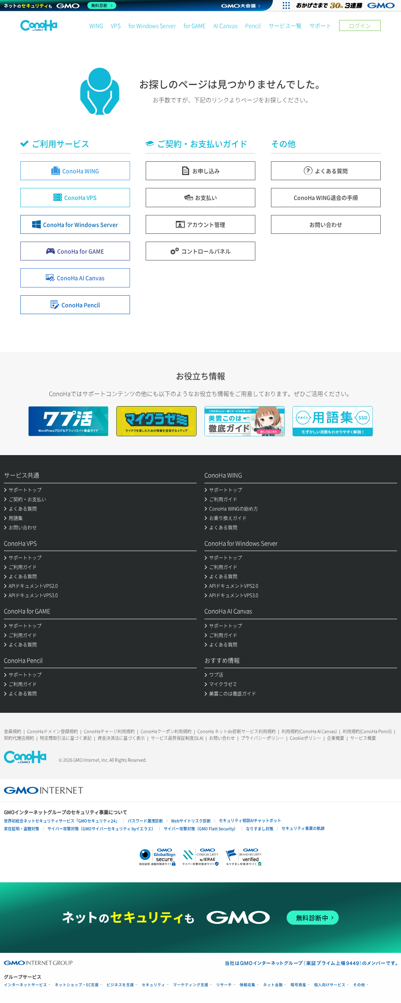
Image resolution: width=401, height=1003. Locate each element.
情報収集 (247, 984)
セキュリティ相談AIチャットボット (250, 820)
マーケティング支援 (190, 984)
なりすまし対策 (259, 828)
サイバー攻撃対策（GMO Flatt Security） (201, 828)
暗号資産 (298, 984)
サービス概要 (363, 738)
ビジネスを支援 (120, 984)
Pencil (253, 25)
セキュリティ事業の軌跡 (303, 828)
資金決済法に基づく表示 (121, 738)
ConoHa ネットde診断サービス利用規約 (236, 731)
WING (96, 25)
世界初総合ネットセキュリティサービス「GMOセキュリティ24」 (61, 821)
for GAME (195, 25)
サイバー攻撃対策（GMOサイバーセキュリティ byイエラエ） (101, 828)
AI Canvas (225, 25)
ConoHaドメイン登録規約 (52, 731)
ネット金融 (273, 984)
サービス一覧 (285, 25)
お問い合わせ (222, 738)
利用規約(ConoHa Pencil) (367, 731)
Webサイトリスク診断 (191, 821)
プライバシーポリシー (262, 738)
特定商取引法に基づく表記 (66, 738)
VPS (116, 25)
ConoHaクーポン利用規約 (166, 731)
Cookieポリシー (305, 738)
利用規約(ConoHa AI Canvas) (309, 731)
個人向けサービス (329, 984)
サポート (320, 25)
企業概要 (335, 738)
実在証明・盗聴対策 (21, 828)
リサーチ (224, 984)
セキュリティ (153, 984)
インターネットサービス (25, 984)
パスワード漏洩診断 (145, 821)
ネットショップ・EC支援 (77, 984)
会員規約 (12, 731)
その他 (359, 984)
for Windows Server (152, 25)
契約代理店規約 (19, 738)
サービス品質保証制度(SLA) (177, 738)
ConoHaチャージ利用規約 (109, 731)
